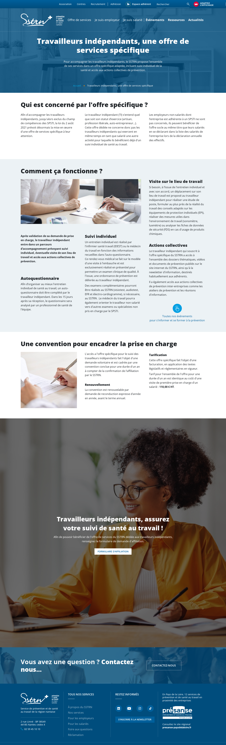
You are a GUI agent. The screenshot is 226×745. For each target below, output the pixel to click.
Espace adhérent (141, 4)
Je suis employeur (107, 20)
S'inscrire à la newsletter (134, 719)
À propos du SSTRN (80, 707)
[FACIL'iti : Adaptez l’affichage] (203, 4)
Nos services (76, 712)
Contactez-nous (164, 665)
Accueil (77, 85)
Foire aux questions (80, 729)
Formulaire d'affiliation (113, 551)
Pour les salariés (78, 724)
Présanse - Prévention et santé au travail (177, 712)
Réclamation (76, 735)
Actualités (195, 20)
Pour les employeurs (81, 718)
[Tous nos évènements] (177, 308)
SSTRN (40, 698)
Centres (81, 4)
